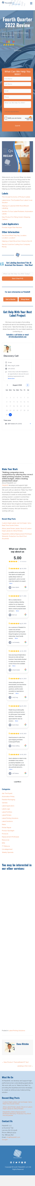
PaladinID (5, 485)
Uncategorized (7, 849)
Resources (5, 840)
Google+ (5, 1139)
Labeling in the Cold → (25, 1066)
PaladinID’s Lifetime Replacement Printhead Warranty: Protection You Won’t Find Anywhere (17, 536)
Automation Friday (8, 796)
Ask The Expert (7, 793)
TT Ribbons (6, 846)
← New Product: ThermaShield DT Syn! (15, 1062)
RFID (3, 843)
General (4, 803)
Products (5, 834)
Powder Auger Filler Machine (12, 227)
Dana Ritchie (18, 33)
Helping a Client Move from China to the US (17, 241)
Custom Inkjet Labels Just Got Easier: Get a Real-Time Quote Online (17, 1103)
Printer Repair (6, 827)
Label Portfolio (7, 812)
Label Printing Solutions (10, 818)
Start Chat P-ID (17, 278)
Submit (17, 126)
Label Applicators (8, 806)
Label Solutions (7, 821)
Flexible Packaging (8, 799)
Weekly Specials (7, 852)
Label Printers (6, 815)
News (4, 824)
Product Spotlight (8, 831)
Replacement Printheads (10, 837)
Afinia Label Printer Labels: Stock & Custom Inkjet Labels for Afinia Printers (17, 1108)
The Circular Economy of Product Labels (16, 197)
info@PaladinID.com (13, 1137)
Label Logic (6, 809)
